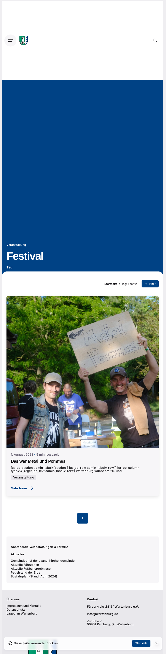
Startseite (141, 643)
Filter (152, 283)
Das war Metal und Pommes (38, 461)
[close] (156, 643)
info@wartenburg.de (102, 614)
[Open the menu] (10, 41)
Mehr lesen (19, 488)
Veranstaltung (16, 244)
